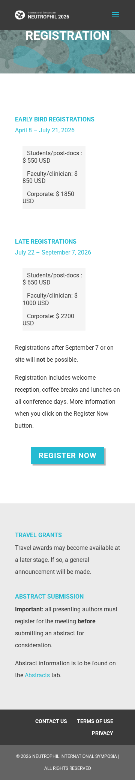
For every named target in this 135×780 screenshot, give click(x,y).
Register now (68, 455)
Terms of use (95, 721)
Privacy (102, 733)
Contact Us (51, 721)
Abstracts (37, 675)
